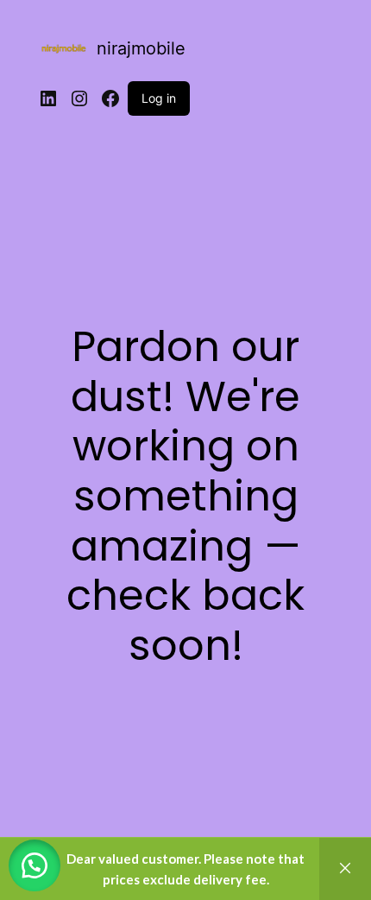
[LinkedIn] (48, 98)
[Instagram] (79, 98)
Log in (158, 98)
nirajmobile (141, 48)
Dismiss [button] (345, 869)
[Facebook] (110, 98)
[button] (34, 865)
